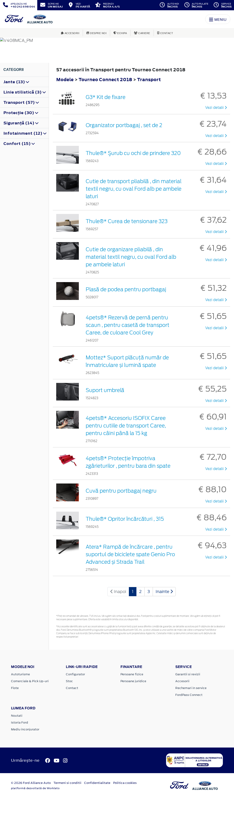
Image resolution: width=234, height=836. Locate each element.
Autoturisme (20, 674)
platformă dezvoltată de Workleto (35, 788)
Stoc (69, 681)
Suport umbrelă (105, 390)
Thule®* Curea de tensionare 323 (127, 221)
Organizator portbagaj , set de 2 (124, 125)
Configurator (75, 674)
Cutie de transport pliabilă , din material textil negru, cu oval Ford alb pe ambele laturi (133, 188)
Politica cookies (125, 783)
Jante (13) (14, 82)
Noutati (16, 715)
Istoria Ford (19, 722)
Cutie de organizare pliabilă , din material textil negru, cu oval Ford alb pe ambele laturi (131, 256)
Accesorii (182, 681)
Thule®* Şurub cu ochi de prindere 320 (133, 153)
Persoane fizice (131, 674)
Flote (15, 688)
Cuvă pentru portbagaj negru (121, 491)
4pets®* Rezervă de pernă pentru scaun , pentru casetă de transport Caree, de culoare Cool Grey (127, 325)
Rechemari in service (191, 688)
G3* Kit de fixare (105, 97)
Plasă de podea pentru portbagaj (126, 289)
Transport (149, 79)
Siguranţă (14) (19, 123)
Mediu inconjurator (25, 729)
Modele (65, 79)
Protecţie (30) (19, 112)
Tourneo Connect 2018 (105, 79)
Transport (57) (19, 102)
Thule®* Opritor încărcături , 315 (125, 519)
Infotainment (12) (23, 133)
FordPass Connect (188, 695)
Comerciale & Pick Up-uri (30, 681)
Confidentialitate (97, 783)
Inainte (163, 591)
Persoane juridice (133, 681)
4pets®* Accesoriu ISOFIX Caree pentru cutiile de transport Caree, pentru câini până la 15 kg (126, 425)
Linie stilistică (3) (23, 92)
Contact (72, 688)
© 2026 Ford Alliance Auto (31, 783)
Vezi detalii (215, 108)
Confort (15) (17, 143)
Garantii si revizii (187, 674)
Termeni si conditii (67, 783)
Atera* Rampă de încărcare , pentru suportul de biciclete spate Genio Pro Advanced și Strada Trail (130, 554)
